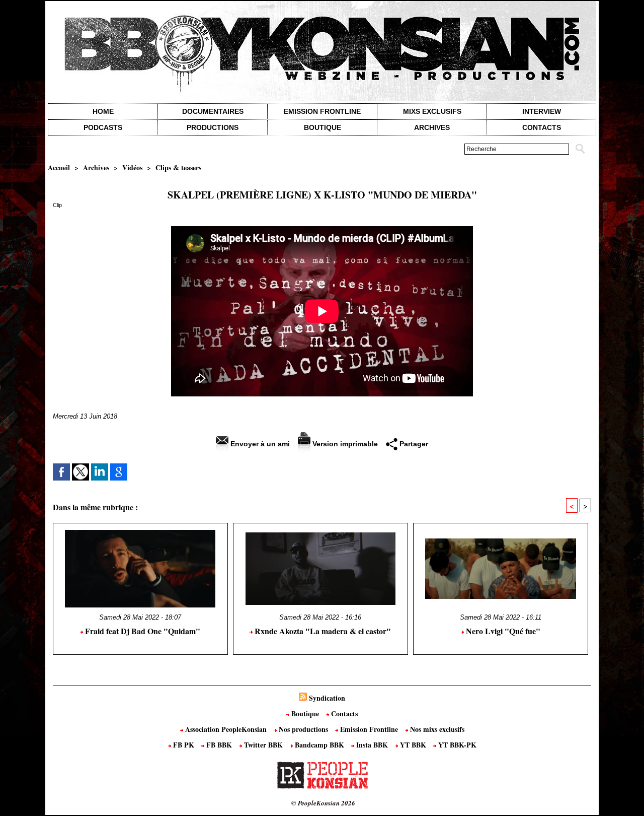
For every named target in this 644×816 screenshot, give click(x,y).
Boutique (322, 127)
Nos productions (303, 729)
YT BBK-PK (456, 744)
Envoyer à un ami (259, 444)
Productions (212, 127)
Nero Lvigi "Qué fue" (502, 631)
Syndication (327, 698)
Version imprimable (344, 444)
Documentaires (213, 111)
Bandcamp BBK (319, 744)
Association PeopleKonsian (226, 729)
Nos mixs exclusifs (436, 729)
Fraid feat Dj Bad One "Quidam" (141, 631)
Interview (541, 111)
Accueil (59, 167)
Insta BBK (372, 744)
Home (103, 111)
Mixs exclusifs (432, 111)
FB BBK (219, 744)
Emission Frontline (322, 111)
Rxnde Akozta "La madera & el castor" (322, 631)
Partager (412, 444)
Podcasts (103, 127)
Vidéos (132, 167)
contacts (541, 127)
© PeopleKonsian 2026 (323, 802)
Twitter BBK (263, 744)
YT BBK (413, 744)
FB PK (183, 744)
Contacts (343, 713)
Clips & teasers (178, 167)
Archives (432, 127)
